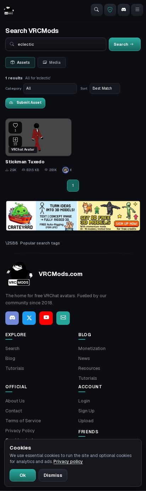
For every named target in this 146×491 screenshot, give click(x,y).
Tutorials (14, 368)
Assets (23, 62)
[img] (73, 216)
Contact (13, 411)
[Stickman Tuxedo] (38, 145)
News (84, 358)
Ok (22, 475)
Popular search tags (40, 243)
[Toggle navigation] (137, 10)
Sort (84, 88)
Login (84, 401)
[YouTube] (46, 318)
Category (13, 88)
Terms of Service (23, 421)
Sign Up (86, 411)
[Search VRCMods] (97, 10)
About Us (15, 401)
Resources (89, 368)
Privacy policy (68, 461)
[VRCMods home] (9, 10)
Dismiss (53, 475)
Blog (10, 358)
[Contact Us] (63, 318)
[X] (29, 318)
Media (55, 62)
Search (12, 348)
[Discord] (124, 10)
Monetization (92, 348)
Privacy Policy (20, 431)
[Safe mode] (110, 10)
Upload (86, 421)
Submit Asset (29, 102)
